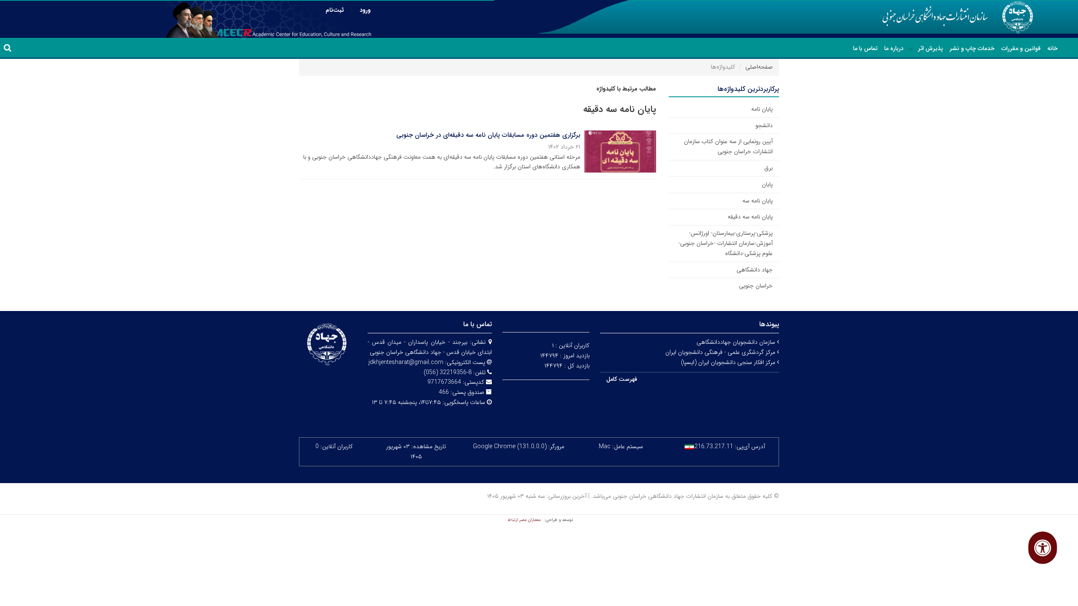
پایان (767, 184)
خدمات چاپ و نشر (972, 48)
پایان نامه (762, 109)
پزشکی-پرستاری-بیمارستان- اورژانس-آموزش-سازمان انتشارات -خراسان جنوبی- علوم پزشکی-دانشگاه (725, 243)
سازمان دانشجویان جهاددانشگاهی (736, 342)
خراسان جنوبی (756, 285)
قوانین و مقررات (1021, 48)
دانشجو (764, 125)
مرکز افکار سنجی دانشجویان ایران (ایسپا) (729, 362)
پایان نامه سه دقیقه (750, 216)
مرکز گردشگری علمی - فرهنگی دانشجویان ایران (721, 352)
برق (768, 168)
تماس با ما (865, 48)
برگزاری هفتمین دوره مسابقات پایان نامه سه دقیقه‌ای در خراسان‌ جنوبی (488, 135)
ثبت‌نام (335, 10)
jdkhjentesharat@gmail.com (405, 362)
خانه (1052, 48)
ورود (365, 10)
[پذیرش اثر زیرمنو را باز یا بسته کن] (911, 49)
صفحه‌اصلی (759, 67)
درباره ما (894, 48)
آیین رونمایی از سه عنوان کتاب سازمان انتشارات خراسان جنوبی (728, 146)
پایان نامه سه (757, 200)
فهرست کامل (621, 379)
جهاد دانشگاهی (754, 269)
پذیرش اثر (930, 48)
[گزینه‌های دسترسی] (1042, 548)
